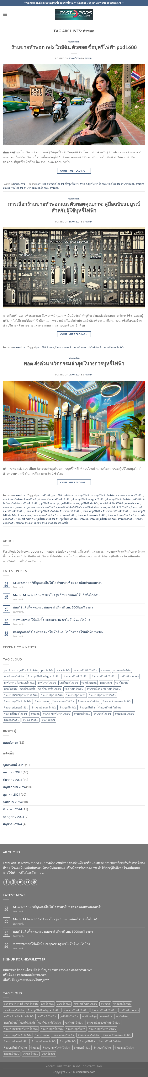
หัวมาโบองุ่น (48, 720)
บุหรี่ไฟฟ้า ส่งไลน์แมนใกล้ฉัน (19, 682)
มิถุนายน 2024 (12, 824)
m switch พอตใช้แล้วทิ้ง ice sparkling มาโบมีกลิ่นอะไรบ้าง (51, 619)
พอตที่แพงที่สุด (89, 682)
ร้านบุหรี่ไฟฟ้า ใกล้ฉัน (43, 519)
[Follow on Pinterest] (34, 882)
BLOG (76, 1066)
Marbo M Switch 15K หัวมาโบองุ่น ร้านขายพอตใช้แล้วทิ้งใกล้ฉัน (56, 595)
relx (73, 495)
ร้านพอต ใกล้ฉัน (102, 713)
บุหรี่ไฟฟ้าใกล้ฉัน (89, 503)
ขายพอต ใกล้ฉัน (55, 183)
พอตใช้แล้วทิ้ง (27, 688)
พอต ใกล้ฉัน (10, 688)
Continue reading (74, 170)
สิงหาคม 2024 (12, 809)
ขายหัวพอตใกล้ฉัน (13, 499)
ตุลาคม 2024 (11, 794)
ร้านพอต (54, 187)
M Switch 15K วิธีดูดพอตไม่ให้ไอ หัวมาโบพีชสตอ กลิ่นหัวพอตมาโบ (57, 582)
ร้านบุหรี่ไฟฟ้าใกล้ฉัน (67, 519)
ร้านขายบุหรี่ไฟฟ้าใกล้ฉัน (102, 695)
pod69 (66, 495)
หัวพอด (20, 523)
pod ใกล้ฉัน (47, 670)
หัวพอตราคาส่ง (33, 523)
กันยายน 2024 (12, 802)
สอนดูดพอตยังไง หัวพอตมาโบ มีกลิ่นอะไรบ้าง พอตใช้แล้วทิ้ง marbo (58, 632)
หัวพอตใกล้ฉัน (49, 523)
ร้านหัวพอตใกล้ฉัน (124, 713)
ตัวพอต (83, 183)
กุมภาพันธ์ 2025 (13, 765)
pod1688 (41, 183)
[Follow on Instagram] (13, 882)
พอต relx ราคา (132, 503)
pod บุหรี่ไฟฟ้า (43, 495)
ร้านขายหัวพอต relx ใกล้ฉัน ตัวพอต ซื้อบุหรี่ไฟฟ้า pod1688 (74, 47)
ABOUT (50, 1066)
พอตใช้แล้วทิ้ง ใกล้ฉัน (118, 507)
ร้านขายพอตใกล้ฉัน (65, 515)
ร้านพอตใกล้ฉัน (126, 519)
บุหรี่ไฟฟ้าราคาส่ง (70, 503)
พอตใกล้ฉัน (114, 183)
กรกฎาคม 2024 (13, 816)
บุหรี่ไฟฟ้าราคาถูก (50, 503)
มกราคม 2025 (12, 772)
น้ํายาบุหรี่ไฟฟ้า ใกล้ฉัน (59, 499)
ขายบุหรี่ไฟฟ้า (83, 495)
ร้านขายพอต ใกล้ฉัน (43, 515)
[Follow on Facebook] (6, 882)
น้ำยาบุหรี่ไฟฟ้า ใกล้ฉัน (118, 499)
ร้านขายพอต (128, 183)
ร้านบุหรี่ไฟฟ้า (23, 519)
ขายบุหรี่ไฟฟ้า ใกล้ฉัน (103, 495)
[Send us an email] (27, 882)
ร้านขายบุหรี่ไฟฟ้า (92, 511)
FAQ (99, 1066)
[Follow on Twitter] (20, 882)
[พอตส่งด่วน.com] (74, 14)
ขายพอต (120, 495)
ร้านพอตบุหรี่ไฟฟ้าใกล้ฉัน (103, 519)
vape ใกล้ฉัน (64, 670)
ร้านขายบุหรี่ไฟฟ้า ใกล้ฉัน (116, 511)
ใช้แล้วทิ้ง (63, 523)
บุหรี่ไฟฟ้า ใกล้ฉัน (97, 183)
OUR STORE (64, 1066)
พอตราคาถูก (23, 507)
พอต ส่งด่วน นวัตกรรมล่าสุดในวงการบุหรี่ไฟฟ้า (74, 363)
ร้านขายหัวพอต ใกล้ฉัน (36, 187)
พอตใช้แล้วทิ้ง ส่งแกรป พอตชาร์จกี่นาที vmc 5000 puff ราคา (53, 607)
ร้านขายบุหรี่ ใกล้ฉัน (70, 511)
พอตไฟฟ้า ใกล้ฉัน (74, 688)
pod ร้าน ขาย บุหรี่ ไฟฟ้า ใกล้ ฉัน (21, 670)
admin (89, 58)
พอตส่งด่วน (74, 41)
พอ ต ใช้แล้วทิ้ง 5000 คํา (111, 503)
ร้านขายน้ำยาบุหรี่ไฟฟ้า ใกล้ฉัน (42, 511)
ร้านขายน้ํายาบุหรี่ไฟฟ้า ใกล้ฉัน (21, 695)
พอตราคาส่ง (37, 507)
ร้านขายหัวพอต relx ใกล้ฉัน (84, 347)
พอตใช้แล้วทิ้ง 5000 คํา (70, 507)
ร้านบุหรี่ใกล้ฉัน (68, 707)
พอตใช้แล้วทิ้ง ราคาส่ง (94, 507)
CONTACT (89, 1066)
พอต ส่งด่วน (9, 507)
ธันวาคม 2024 (12, 779)
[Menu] (5, 14)
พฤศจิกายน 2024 (14, 787)
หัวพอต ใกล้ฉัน (30, 720)
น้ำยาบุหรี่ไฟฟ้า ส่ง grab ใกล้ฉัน (88, 499)
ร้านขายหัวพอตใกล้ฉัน (16, 707)
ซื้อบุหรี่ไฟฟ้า (72, 183)
